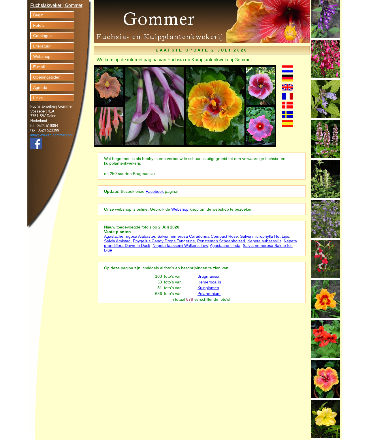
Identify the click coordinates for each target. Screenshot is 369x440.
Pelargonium (209, 293)
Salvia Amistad (117, 241)
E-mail (39, 66)
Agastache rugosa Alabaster (129, 236)
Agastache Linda (225, 245)
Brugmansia (208, 276)
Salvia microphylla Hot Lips (264, 236)
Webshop (41, 56)
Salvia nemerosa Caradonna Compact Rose (197, 236)
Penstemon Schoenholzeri (221, 241)
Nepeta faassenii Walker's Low (180, 245)
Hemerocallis (209, 282)
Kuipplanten (208, 287)
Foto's (38, 25)
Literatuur (42, 46)
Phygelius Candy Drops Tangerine (164, 241)
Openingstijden (47, 77)
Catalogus (42, 35)
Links (38, 98)
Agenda (40, 87)
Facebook (155, 191)
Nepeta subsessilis (264, 241)
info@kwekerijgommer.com (51, 135)
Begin (38, 15)
